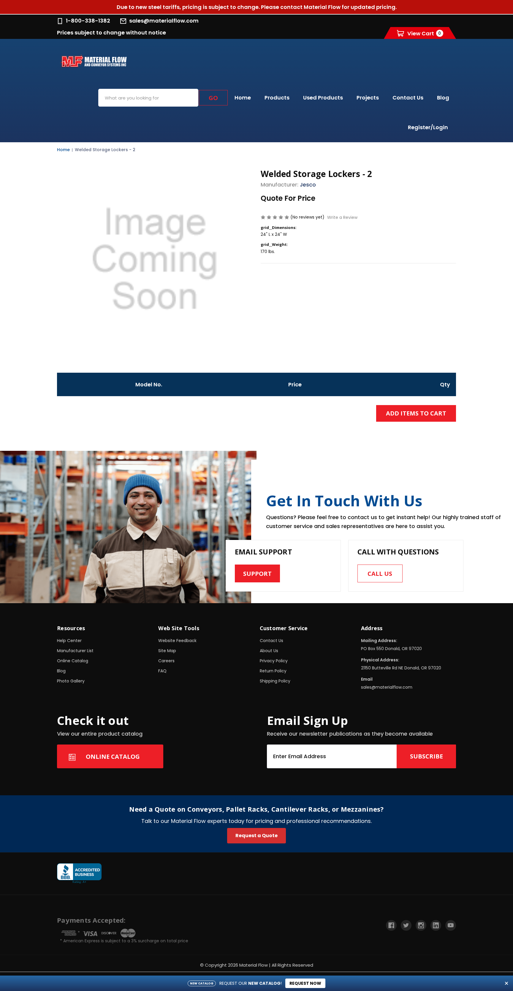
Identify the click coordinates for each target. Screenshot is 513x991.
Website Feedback (177, 641)
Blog (443, 97)
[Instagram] (421, 925)
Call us (380, 574)
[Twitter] (406, 925)
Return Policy (273, 671)
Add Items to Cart (416, 413)
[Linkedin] (435, 925)
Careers (166, 661)
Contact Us (407, 97)
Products (277, 97)
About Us (269, 651)
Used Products (323, 97)
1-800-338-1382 (88, 20)
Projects (368, 97)
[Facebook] (391, 925)
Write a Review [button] (342, 217)
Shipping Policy (275, 681)
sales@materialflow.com (164, 20)
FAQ (162, 671)
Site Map (167, 651)
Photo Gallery (71, 681)
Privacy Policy (274, 661)
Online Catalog (72, 661)
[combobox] (148, 98)
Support (257, 574)
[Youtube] (450, 925)
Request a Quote (256, 835)
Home (243, 97)
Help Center (69, 641)
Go (213, 98)
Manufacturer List (75, 651)
